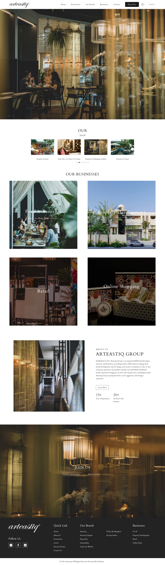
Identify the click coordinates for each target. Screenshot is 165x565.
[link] (69, 147)
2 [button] (79, 162)
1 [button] (76, 162)
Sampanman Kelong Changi (42, 159)
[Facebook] (18, 545)
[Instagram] (11, 545)
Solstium (101, 561)
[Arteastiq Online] (42, 147)
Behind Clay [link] (96, 159)
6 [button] (88, 162)
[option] (42, 149)
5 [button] (85, 162)
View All (82, 135)
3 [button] (81, 162)
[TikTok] (25, 545)
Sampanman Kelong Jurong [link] (69, 159)
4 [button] (83, 162)
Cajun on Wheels (122, 159)
